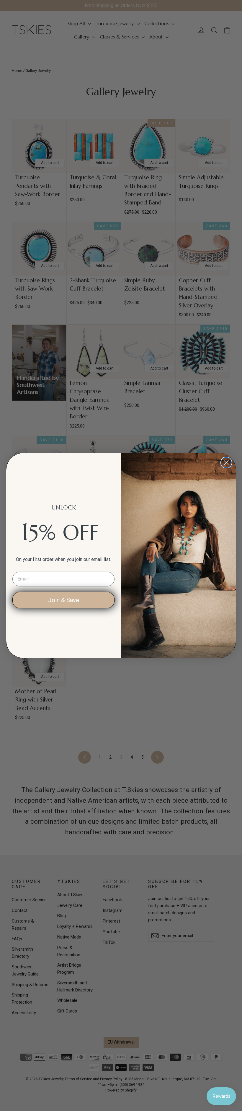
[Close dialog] (226, 462)
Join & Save (63, 600)
